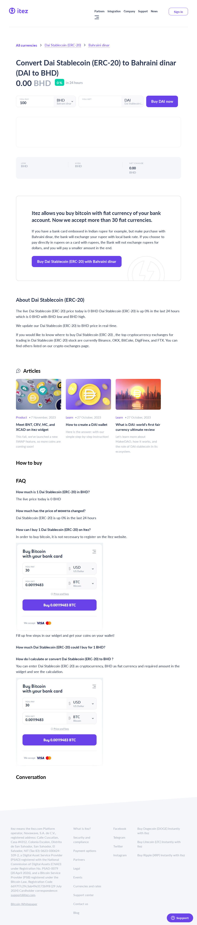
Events (77, 877)
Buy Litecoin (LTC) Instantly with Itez (159, 844)
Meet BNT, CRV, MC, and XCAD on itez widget (35, 427)
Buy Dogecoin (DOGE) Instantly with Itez (158, 830)
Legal (76, 868)
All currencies (26, 45)
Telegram (119, 837)
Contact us (80, 904)
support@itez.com (23, 895)
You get (87, 99)
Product (21, 417)
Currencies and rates (87, 886)
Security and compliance (81, 839)
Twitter (118, 846)
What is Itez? (82, 828)
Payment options (84, 850)
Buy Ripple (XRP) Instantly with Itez (161, 855)
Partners (99, 11)
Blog (76, 912)
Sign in (178, 11)
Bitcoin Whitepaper (24, 904)
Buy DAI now (162, 101)
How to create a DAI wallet (86, 424)
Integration (114, 11)
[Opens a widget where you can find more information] (180, 918)
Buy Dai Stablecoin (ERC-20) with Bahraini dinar (76, 261)
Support (143, 11)
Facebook (119, 828)
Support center (83, 895)
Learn (69, 417)
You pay (24, 99)
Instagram (120, 855)
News (154, 11)
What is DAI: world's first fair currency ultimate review (138, 427)
